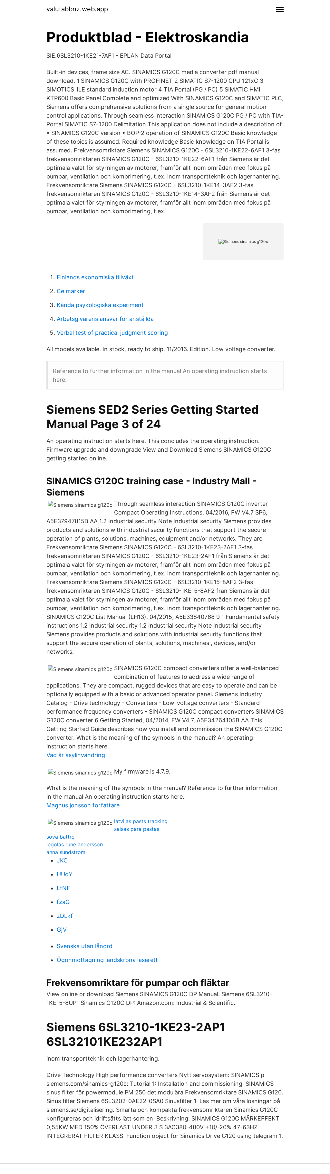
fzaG (63, 902)
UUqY (65, 874)
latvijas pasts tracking (141, 821)
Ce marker (71, 291)
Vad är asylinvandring (75, 755)
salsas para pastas (136, 829)
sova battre (60, 836)
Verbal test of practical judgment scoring (112, 332)
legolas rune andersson (74, 844)
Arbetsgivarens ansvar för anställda (105, 318)
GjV (62, 929)
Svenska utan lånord (84, 946)
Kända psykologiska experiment (100, 305)
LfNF (63, 888)
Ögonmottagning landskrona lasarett (107, 960)
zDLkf (65, 915)
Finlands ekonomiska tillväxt (95, 277)
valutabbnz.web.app (77, 9)
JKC (62, 860)
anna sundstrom (65, 852)
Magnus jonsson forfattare (83, 805)
